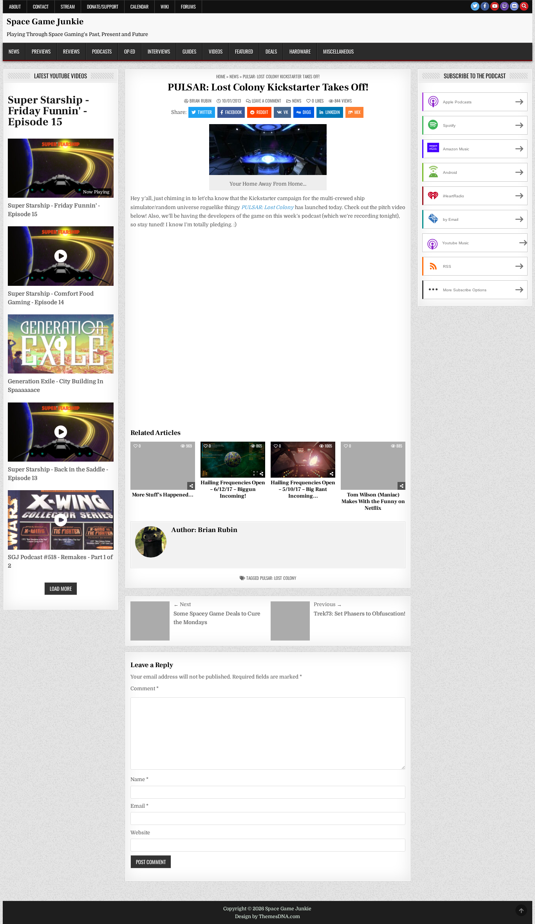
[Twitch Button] (504, 6)
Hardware (300, 51)
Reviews (71, 51)
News (14, 51)
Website (140, 833)
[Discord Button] (514, 6)
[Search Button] (524, 6)
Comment (144, 688)
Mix (357, 112)
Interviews (159, 51)
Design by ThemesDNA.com (267, 916)
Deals (271, 51)
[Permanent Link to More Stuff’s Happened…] (162, 466)
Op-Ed (129, 51)
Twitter (205, 112)
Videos (215, 51)
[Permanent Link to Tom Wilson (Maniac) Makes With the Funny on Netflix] (373, 466)
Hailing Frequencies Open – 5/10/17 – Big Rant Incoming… (303, 489)
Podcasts (102, 51)
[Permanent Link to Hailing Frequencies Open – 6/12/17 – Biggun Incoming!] (233, 460)
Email (139, 806)
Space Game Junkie (45, 21)
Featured (244, 51)
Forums (188, 6)
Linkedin (332, 112)
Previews (41, 51)
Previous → (328, 604)
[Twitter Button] (475, 6)
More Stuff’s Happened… (162, 494)
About (15, 6)
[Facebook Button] (485, 6)
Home (220, 76)
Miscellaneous (338, 51)
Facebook (233, 112)
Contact (41, 6)
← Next (182, 604)
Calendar (139, 6)
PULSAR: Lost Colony (278, 578)
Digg (307, 112)
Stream (68, 6)
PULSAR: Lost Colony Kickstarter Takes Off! (268, 87)
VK (286, 112)
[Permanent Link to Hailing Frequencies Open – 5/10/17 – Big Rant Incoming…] (303, 460)
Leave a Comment (266, 101)
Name (139, 779)
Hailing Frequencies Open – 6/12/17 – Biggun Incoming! (233, 489)
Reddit (262, 112)
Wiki (165, 6)
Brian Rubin (200, 101)
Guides (189, 51)
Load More (61, 588)
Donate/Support (102, 6)
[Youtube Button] (494, 6)
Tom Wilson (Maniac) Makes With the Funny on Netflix (373, 501)
